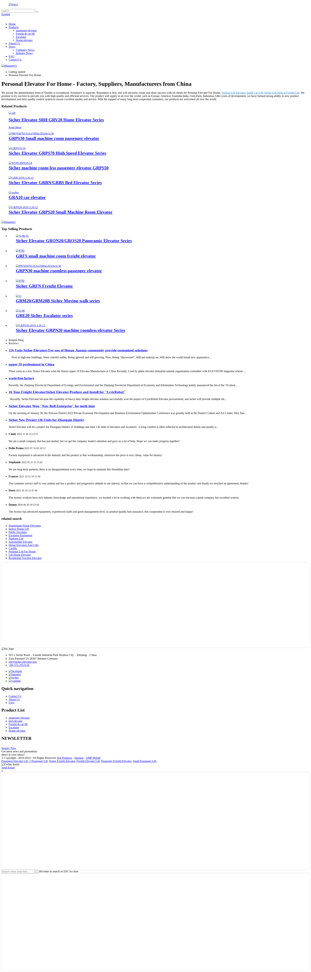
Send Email (8, 767)
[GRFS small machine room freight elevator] (20, 250)
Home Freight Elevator (62, 761)
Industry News (24, 53)
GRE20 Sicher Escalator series (44, 315)
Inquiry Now (8, 748)
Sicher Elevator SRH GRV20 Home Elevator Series (56, 119)
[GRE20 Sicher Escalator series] (20, 310)
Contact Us (15, 59)
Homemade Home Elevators (25, 525)
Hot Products (64, 757)
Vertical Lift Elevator (233, 92)
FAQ (11, 56)
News (12, 46)
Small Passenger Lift (144, 761)
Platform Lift (16, 538)
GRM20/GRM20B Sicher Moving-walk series (58, 300)
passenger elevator (26, 30)
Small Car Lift (255, 92)
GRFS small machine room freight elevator (56, 256)
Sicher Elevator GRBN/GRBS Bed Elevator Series (55, 182)
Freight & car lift (25, 33)
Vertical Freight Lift (288, 92)
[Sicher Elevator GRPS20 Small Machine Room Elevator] (23, 207)
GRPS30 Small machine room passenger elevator (54, 138)
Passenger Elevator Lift (14, 761)
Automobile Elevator (20, 541)
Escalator (21, 36)
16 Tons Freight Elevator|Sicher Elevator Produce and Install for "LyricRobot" (67, 392)
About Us (14, 43)
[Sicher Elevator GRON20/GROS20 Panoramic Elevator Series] (22, 235)
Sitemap (79, 757)
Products (14, 27)
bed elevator (15, 721)
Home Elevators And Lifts (24, 545)
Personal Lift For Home (22, 551)
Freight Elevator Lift (88, 761)
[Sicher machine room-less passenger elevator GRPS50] (20, 163)
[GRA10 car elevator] (14, 192)
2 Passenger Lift (38, 761)
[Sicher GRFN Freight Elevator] (20, 280)
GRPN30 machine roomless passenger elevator (59, 270)
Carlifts (13, 548)
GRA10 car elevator (27, 197)
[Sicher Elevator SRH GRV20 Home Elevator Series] (12, 113)
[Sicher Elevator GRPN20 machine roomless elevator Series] (30, 325)
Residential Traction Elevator (25, 558)
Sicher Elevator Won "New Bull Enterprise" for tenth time (52, 406)
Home (12, 24)
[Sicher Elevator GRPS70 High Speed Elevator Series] (17, 148)
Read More (15, 127)
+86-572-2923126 (19, 665)
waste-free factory (22, 378)
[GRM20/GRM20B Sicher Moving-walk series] (18, 295)
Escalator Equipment (20, 535)
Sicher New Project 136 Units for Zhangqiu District (46, 420)
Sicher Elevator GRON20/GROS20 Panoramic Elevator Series (74, 240)
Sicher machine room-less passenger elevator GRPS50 (59, 167)
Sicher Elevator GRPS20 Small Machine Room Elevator (61, 212)
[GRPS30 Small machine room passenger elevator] (31, 133)
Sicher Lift (270, 92)
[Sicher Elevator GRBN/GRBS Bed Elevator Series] (21, 177)
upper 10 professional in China (31, 364)
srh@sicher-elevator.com (23, 661)
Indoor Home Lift (19, 528)
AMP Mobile (93, 757)
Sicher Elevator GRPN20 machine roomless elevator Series (70, 330)
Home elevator (24, 40)
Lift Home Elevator (20, 554)
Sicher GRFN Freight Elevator (44, 286)
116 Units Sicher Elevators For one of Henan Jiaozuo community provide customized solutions (78, 350)
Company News (25, 49)
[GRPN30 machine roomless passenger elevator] (38, 265)
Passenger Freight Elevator (116, 761)
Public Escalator (18, 532)
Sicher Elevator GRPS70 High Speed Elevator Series (57, 153)
